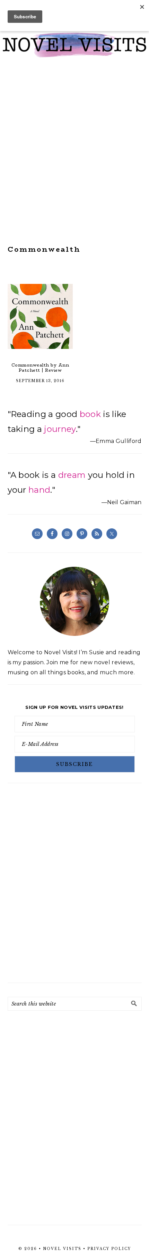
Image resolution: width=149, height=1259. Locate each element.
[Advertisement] (74, 151)
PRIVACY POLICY (109, 1249)
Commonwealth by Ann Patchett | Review (40, 367)
